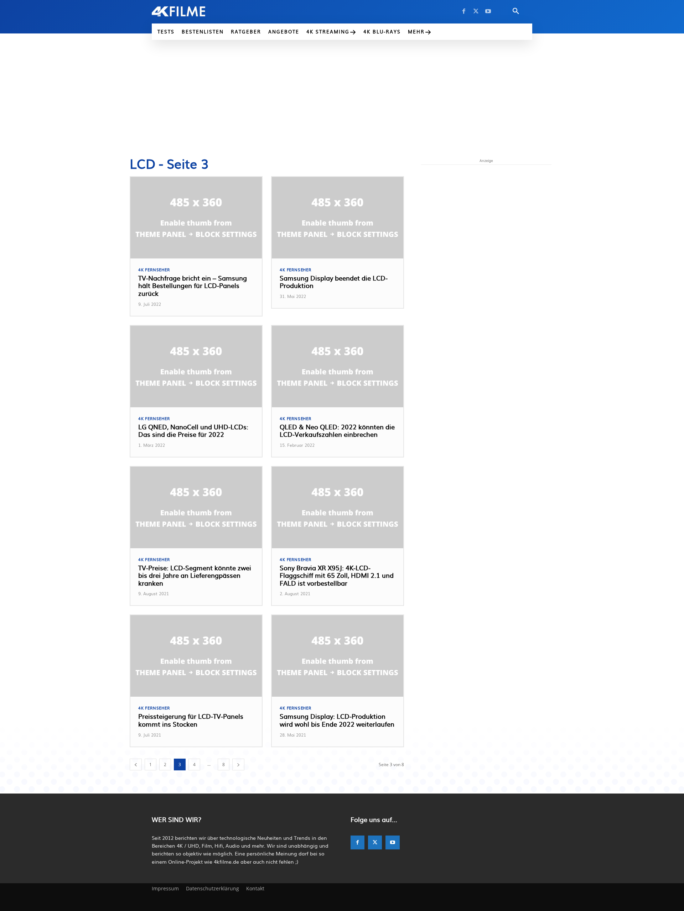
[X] (476, 11)
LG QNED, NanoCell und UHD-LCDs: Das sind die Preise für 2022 (193, 430)
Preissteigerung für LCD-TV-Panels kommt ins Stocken (190, 720)
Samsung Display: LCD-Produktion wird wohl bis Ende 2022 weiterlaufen (337, 720)
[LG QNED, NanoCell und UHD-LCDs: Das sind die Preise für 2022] (196, 366)
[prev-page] (136, 764)
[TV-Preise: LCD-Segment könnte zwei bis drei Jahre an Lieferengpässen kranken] (196, 507)
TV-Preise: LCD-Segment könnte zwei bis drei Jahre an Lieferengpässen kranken (194, 575)
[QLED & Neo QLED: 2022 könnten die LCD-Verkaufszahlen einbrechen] (337, 366)
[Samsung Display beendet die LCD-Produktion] (337, 217)
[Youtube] (488, 11)
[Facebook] (464, 11)
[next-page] (238, 764)
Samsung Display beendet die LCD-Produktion (334, 281)
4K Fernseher (154, 270)
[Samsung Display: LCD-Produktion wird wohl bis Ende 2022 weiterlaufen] (337, 656)
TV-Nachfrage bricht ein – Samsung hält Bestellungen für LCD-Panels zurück (192, 285)
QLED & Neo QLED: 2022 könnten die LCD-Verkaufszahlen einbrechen (337, 430)
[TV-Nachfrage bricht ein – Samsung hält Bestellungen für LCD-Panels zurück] (196, 217)
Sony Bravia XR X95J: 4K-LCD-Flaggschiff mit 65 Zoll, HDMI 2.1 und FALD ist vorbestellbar (337, 575)
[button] (516, 11)
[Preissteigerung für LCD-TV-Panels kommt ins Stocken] (196, 656)
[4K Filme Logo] (189, 11)
